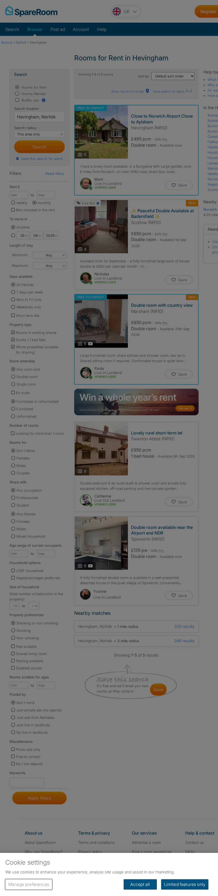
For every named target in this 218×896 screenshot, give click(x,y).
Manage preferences (28, 884)
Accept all (140, 884)
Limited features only (185, 884)
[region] (109, 874)
